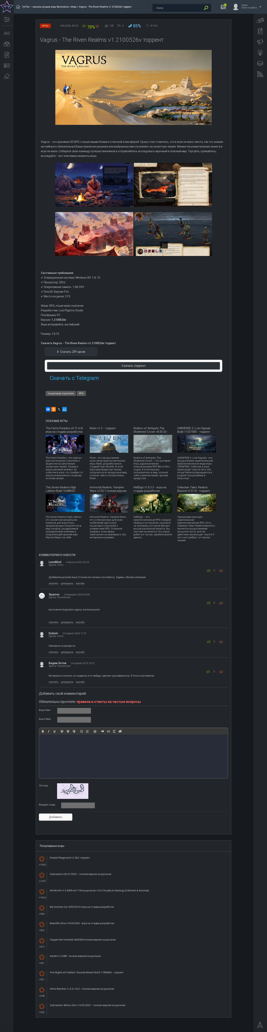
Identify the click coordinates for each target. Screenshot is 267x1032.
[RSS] (260, 74)
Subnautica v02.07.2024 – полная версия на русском (80, 874)
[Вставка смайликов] (95, 731)
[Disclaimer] (7, 76)
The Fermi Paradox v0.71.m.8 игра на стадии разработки (64, 429)
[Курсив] (49, 731)
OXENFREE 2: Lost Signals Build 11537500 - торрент (194, 429)
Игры (73, 6)
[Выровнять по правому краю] (74, 731)
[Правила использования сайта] (260, 31)
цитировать (67, 583)
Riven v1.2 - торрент (103, 428)
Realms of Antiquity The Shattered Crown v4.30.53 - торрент (151, 431)
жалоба (80, 583)
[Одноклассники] (53, 409)
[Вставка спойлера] (114, 731)
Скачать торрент (134, 365)
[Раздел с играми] (7, 33)
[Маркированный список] (81, 731)
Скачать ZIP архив (72, 351)
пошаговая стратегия (61, 393)
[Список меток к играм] (7, 44)
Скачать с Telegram (74, 378)
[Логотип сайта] (7, 7)
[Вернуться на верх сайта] (260, 1026)
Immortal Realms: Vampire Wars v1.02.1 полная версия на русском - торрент (108, 491)
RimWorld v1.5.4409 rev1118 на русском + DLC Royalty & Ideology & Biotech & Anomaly (99, 890)
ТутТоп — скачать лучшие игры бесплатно (45, 6)
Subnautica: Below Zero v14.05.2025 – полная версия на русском (87, 1005)
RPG (81, 393)
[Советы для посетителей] (260, 42)
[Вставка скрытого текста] (120, 731)
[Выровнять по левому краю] (62, 731)
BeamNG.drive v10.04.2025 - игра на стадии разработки (82, 923)
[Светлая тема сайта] (260, 53)
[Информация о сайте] (7, 65)
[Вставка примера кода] (108, 731)
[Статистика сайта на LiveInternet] (248, 1028)
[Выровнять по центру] (68, 731)
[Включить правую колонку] (260, 63)
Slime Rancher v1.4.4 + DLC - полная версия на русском (82, 988)
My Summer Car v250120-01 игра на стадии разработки (82, 906)
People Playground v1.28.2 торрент (70, 857)
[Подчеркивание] (54, 731)
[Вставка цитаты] (103, 731)
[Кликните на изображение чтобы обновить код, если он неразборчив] (72, 798)
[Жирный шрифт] (43, 731)
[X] (59, 409)
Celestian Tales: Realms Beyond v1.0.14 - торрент (193, 489)
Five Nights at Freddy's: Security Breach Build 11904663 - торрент (87, 972)
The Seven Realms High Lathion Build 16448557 (61, 489)
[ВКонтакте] (48, 409)
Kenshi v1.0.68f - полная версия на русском (75, 956)
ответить (53, 583)
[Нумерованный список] (87, 731)
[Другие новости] (7, 55)
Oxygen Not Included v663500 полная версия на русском (83, 939)
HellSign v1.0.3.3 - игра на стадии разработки (150, 489)
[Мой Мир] (64, 409)
